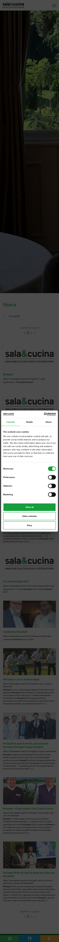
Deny (29, 525)
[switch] (52, 477)
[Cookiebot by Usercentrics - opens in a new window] (44, 414)
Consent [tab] (10, 422)
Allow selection (29, 516)
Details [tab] (29, 422)
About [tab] (48, 422)
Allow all (29, 507)
